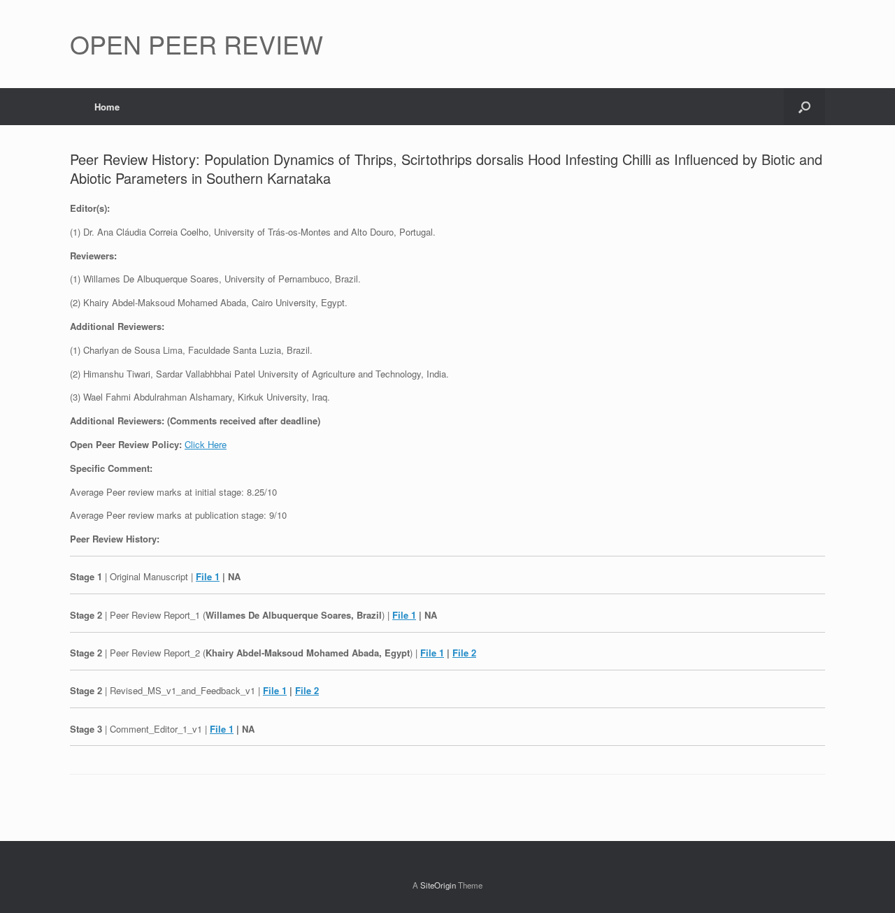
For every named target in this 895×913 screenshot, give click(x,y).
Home (107, 106)
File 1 (208, 576)
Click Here (206, 444)
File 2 (464, 652)
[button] (804, 106)
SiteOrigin (438, 885)
